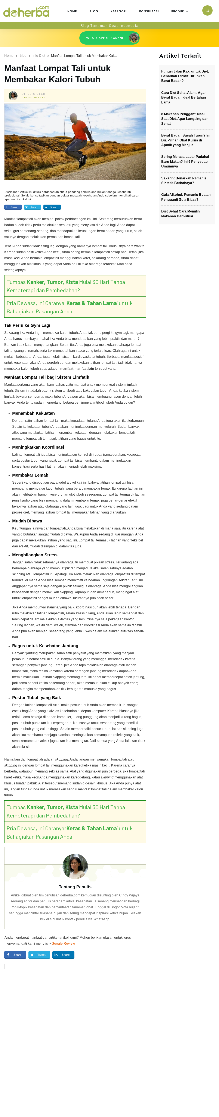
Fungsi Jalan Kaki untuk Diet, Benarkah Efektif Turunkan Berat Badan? (185, 76)
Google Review (63, 943)
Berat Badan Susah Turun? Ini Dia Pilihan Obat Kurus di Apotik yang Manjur (185, 140)
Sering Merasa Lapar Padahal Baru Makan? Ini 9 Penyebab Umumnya (185, 161)
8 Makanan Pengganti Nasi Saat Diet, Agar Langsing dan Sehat (185, 118)
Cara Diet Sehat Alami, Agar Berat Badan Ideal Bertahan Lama (183, 97)
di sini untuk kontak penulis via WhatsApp (77, 919)
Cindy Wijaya (34, 97)
